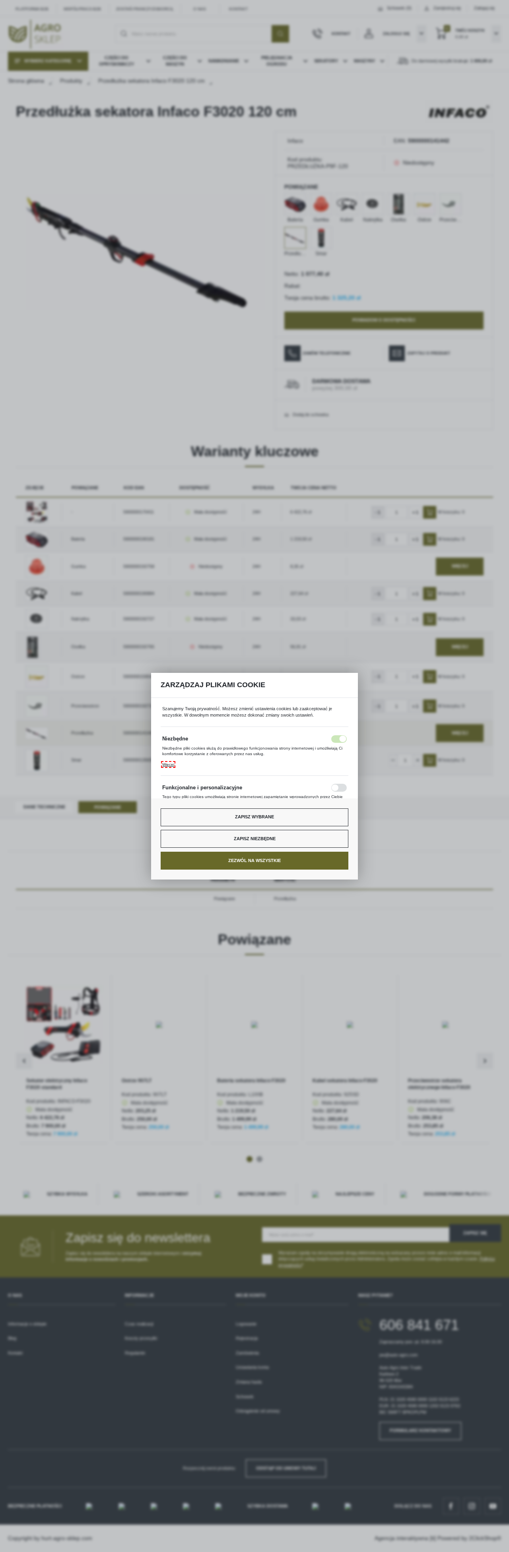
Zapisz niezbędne (255, 838)
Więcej (168, 764)
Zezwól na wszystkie (254, 860)
